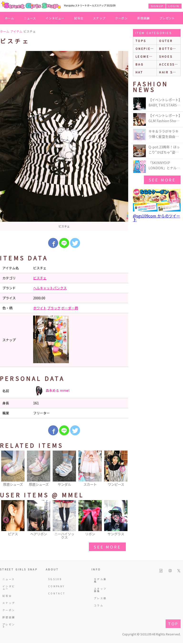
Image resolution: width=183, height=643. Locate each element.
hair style (169, 72)
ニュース (30, 18)
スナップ (99, 18)
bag (140, 64)
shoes (166, 56)
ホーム (9, 18)
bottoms (168, 48)
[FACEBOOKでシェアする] (53, 243)
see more (107, 547)
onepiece (146, 48)
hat (139, 72)
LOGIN (173, 6)
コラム (98, 605)
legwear (145, 56)
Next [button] (122, 468)
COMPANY (55, 586)
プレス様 (100, 598)
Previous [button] (6, 468)
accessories (169, 64)
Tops (141, 41)
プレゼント (167, 18)
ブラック (54, 308)
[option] (64, 141)
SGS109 (55, 579)
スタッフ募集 (100, 590)
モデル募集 (100, 580)
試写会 (79, 18)
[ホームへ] (31, 5)
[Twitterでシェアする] (75, 243)
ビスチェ (39, 278)
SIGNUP (157, 6)
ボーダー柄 (69, 308)
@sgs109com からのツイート (156, 217)
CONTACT (55, 593)
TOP (173, 624)
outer (166, 41)
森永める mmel (57, 390)
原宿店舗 (143, 18)
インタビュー (55, 18)
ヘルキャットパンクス (50, 288)
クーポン (121, 18)
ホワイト (39, 308)
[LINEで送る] (64, 243)
